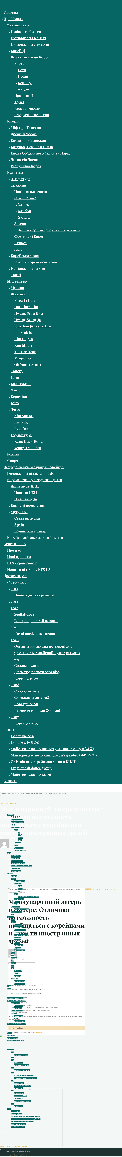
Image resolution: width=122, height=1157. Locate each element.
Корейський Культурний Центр (15, 787)
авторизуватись (38, 1032)
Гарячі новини (5, 803)
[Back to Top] (0, 1149)
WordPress (24, 1155)
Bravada (16, 1155)
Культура (13, 803)
